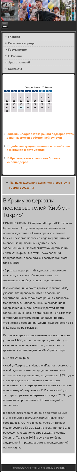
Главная (14, 36)
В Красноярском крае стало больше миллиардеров (33, 160)
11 (14, 101)
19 (21, 104)
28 (35, 107)
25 (14, 107)
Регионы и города (21, 43)
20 (28, 104)
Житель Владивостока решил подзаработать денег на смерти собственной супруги (40, 136)
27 (28, 107)
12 (21, 101)
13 (28, 101)
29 (42, 107)
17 (7, 104)
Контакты (15, 69)
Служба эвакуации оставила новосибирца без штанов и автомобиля (38, 148)
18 (14, 104)
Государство (17, 49)
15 (42, 101)
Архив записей (19, 62)
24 (7, 107)
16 (49, 101)
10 (7, 101)
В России (15, 56)
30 (49, 107)
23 (49, 104)
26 (21, 107)
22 (42, 104)
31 (7, 111)
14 (35, 101)
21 (35, 104)
